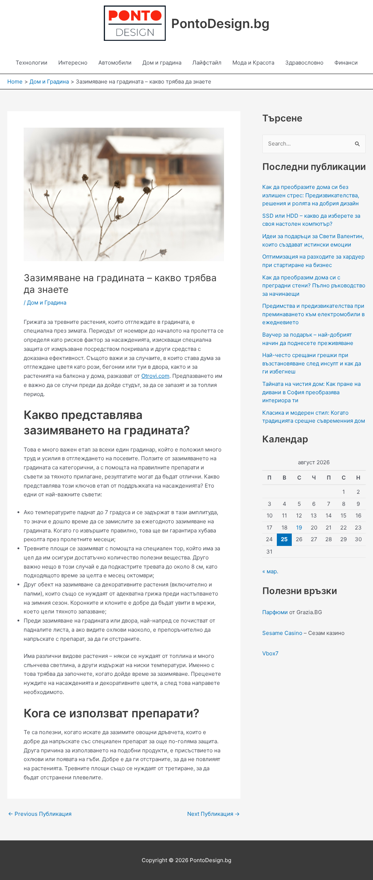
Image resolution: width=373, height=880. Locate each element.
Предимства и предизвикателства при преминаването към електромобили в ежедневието (313, 314)
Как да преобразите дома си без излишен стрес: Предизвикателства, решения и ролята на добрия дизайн (310, 195)
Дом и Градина (46, 302)
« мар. (270, 571)
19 (299, 527)
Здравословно (304, 62)
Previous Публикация (39, 814)
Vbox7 (270, 653)
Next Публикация (213, 814)
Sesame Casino (282, 632)
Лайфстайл (206, 62)
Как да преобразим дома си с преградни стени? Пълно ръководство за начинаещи (313, 285)
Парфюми (275, 612)
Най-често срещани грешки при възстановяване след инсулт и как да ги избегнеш (311, 363)
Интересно (72, 62)
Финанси (346, 62)
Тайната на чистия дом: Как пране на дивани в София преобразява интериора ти (311, 392)
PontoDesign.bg (220, 23)
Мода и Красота (253, 62)
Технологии (31, 62)
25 (284, 539)
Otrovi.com (155, 375)
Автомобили (114, 62)
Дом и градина (161, 62)
